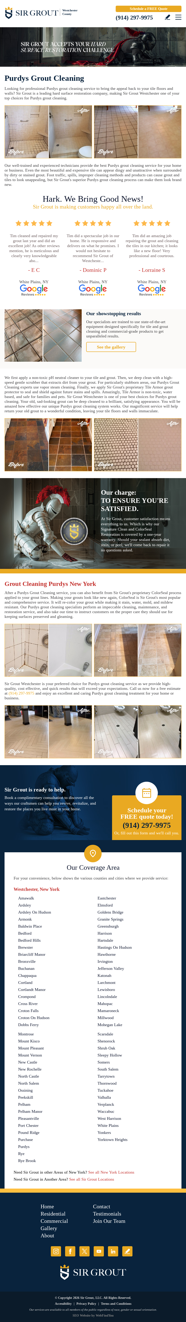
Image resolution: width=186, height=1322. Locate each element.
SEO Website (82, 1315)
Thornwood (107, 1083)
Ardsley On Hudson (34, 912)
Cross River (28, 1003)
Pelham (24, 1104)
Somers (104, 1062)
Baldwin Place (30, 926)
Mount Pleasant (31, 1048)
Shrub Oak (106, 1048)
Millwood (106, 1017)
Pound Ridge (28, 1132)
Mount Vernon (30, 1055)
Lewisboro (106, 989)
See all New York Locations (111, 1172)
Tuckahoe (105, 1090)
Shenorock (106, 1041)
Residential (53, 1214)
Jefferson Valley (111, 968)
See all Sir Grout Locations (91, 1179)
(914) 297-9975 (134, 17)
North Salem (28, 1083)
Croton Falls (28, 1010)
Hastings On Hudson (115, 947)
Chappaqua (27, 975)
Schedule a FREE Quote (148, 9)
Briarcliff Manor (31, 954)
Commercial (54, 1221)
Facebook (70, 1251)
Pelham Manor (30, 1111)
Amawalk (26, 898)
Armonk (25, 919)
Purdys (23, 1146)
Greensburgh (108, 926)
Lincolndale (107, 996)
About (47, 1235)
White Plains (108, 1125)
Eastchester (107, 898)
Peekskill (25, 1097)
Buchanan (26, 968)
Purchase (25, 1139)
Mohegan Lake (110, 1024)
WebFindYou (105, 1315)
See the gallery (111, 346)
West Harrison (109, 1118)
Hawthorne (107, 954)
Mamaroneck (108, 1010)
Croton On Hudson (33, 1017)
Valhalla (104, 1097)
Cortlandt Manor (32, 989)
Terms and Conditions (116, 1303)
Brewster (25, 947)
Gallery (49, 1228)
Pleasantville (28, 1118)
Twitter (84, 1251)
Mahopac (105, 1003)
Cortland (25, 982)
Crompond (27, 996)
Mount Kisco (29, 1041)
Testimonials (107, 1214)
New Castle (27, 1062)
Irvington (105, 961)
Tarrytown (106, 1076)
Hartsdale (105, 940)
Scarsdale (105, 1034)
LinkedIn (113, 1251)
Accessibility (63, 1303)
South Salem (108, 1069)
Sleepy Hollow (110, 1055)
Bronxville (27, 961)
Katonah (104, 975)
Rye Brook (27, 1160)
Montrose (26, 1034)
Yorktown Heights (112, 1139)
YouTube (99, 1251)
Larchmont (106, 982)
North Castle (28, 1076)
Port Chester (28, 1125)
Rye (21, 1153)
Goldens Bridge (110, 912)
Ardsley (24, 905)
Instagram (56, 1251)
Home (47, 1206)
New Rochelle (30, 1069)
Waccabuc (106, 1111)
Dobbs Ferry (28, 1024)
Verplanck (106, 1104)
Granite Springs (110, 919)
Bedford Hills (29, 940)
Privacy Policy (86, 1303)
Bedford (25, 933)
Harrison (105, 933)
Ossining (25, 1090)
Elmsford (105, 905)
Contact (101, 1206)
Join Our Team (109, 1221)
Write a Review (167, 17)
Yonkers (104, 1132)
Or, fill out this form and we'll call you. (146, 833)
